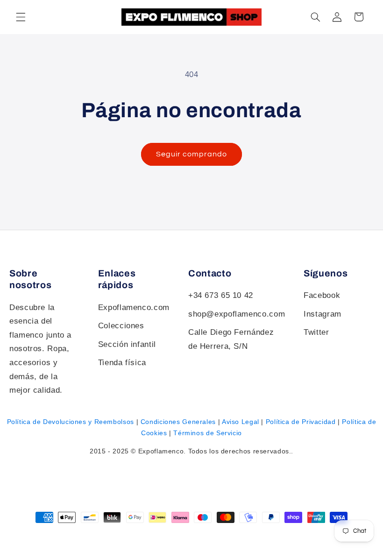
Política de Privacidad (301, 421)
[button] (315, 17)
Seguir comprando (191, 154)
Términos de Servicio (207, 433)
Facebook (322, 295)
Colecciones (121, 325)
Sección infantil (127, 344)
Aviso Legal (240, 421)
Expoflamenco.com (134, 307)
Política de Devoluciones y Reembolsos (70, 421)
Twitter (316, 332)
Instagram (322, 314)
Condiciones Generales (178, 421)
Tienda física (122, 362)
